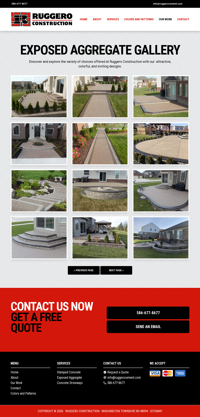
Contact (183, 19)
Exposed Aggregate (69, 377)
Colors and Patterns (139, 19)
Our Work (16, 383)
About (97, 19)
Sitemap (156, 411)
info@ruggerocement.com (167, 3)
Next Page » (116, 270)
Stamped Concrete (69, 372)
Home (84, 19)
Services (113, 19)
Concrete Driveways (70, 383)
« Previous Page (84, 270)
